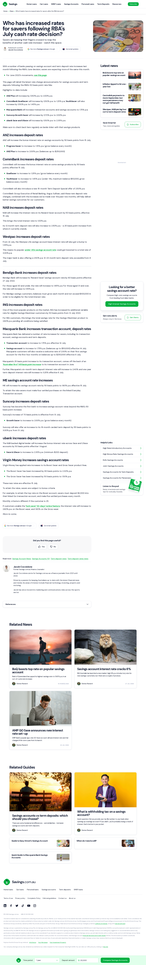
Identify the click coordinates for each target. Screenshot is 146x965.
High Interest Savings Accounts (121, 304)
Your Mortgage (42, 942)
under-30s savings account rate (40, 250)
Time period (28, 960)
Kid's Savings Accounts (113, 460)
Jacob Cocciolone (22, 566)
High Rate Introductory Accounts (117, 448)
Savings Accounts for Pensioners (117, 478)
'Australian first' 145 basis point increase (22, 364)
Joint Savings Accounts (113, 466)
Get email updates (72, 49)
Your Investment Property (58, 942)
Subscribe (133, 4)
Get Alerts (134, 317)
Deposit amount (68, 960)
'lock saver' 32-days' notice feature (43, 506)
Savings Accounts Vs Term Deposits (118, 472)
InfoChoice (32, 942)
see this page (40, 75)
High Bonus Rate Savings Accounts (118, 454)
